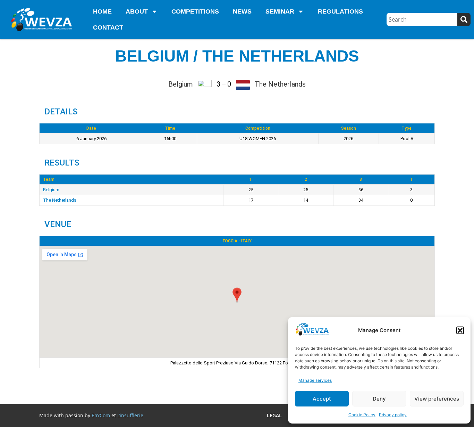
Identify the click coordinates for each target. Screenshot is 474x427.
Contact (108, 27)
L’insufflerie (130, 415)
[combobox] (422, 19)
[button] (460, 330)
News (242, 11)
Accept (322, 398)
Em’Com (101, 415)
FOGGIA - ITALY (237, 241)
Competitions (195, 11)
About (137, 11)
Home (102, 11)
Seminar (279, 11)
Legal (274, 415)
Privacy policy (393, 414)
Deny (379, 398)
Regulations (340, 11)
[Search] (464, 19)
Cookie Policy (361, 414)
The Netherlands (59, 200)
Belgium (51, 189)
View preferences (436, 398)
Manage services (315, 380)
